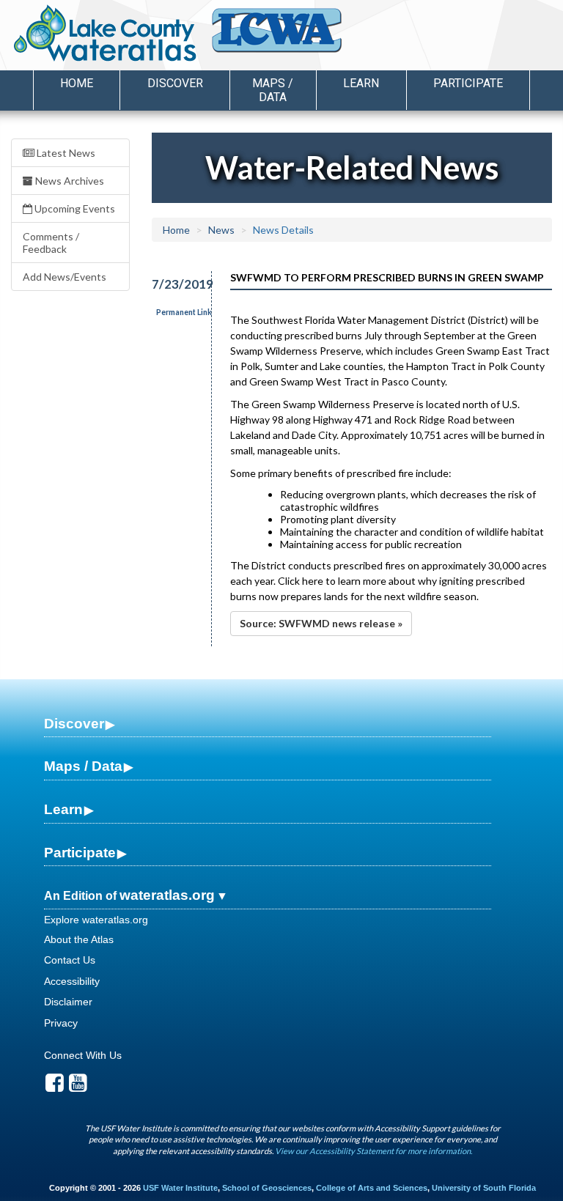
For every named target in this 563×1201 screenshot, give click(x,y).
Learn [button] (361, 83)
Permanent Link (184, 312)
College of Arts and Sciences (371, 1187)
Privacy (61, 1023)
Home (76, 83)
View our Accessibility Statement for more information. (373, 1151)
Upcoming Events (73, 208)
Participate (80, 852)
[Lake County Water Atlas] (105, 33)
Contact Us (69, 960)
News (221, 229)
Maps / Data (83, 766)
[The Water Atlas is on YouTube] (78, 1087)
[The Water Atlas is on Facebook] (54, 1087)
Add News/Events (64, 276)
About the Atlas (79, 939)
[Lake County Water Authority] (296, 37)
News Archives (68, 180)
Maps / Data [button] (272, 90)
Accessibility (72, 981)
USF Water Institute (180, 1187)
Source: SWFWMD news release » (321, 623)
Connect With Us (83, 1055)
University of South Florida (484, 1187)
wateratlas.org (167, 895)
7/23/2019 (173, 284)
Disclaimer (68, 1002)
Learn (63, 809)
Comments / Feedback (51, 242)
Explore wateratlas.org (96, 919)
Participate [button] (468, 83)
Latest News (64, 153)
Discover (74, 723)
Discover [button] (175, 83)
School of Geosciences (267, 1187)
